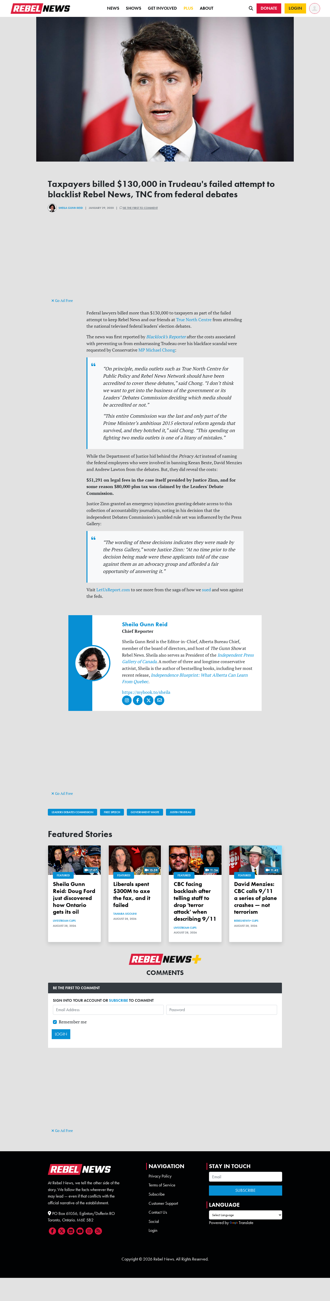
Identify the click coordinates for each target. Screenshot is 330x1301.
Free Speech (112, 812)
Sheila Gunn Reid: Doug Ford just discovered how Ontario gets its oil (74, 897)
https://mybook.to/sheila (146, 692)
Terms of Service (162, 1185)
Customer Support (163, 1203)
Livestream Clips (64, 921)
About (206, 8)
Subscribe (157, 1194)
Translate (246, 1223)
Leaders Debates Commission (72, 812)
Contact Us (158, 1212)
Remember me (73, 1022)
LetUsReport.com (113, 590)
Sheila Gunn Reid (70, 208)
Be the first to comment (140, 208)
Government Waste (145, 812)
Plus (188, 8)
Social (154, 1221)
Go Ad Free (63, 300)
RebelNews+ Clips (246, 921)
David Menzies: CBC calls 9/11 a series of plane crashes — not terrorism (255, 897)
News (113, 8)
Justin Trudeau (180, 812)
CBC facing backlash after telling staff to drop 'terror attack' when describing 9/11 (195, 901)
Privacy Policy (160, 1176)
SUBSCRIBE (118, 1000)
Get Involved (162, 8)
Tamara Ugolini (124, 914)
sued (206, 590)
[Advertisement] (165, 263)
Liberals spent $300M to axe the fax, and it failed (131, 894)
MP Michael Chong (156, 350)
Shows (133, 8)
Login (153, 1230)
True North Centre (194, 319)
